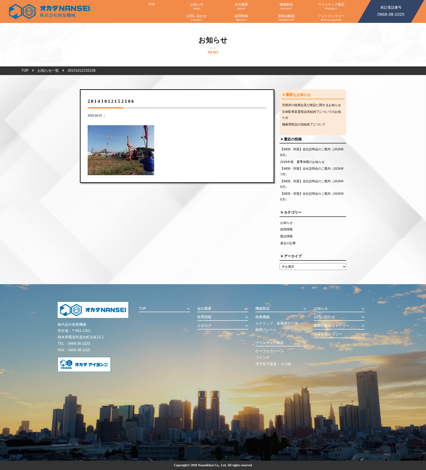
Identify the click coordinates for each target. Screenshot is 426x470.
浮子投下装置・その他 (273, 364)
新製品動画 (286, 17)
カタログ (222, 325)
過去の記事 (288, 243)
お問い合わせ (197, 17)
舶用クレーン (266, 330)
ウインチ (262, 357)
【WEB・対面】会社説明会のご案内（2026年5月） (312, 196)
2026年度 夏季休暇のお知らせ (302, 162)
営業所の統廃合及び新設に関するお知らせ (311, 105)
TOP (151, 4)
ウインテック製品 (331, 6)
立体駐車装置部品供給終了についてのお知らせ (311, 114)
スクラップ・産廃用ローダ (276, 323)
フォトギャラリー (331, 17)
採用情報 (241, 17)
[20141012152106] (121, 150)
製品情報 (286, 236)
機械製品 (286, 6)
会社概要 (241, 6)
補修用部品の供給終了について (303, 124)
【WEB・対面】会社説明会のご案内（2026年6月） (312, 184)
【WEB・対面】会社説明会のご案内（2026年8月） (312, 152)
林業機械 (262, 317)
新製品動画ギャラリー (339, 325)
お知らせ (196, 6)
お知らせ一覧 (48, 70)
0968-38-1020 (390, 11)
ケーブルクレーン (269, 351)
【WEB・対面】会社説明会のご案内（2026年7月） (312, 171)
